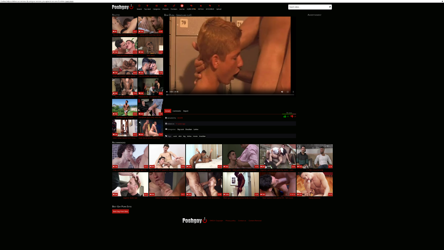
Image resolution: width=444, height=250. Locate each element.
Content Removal (255, 221)
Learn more (69, 1)
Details (167, 111)
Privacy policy (231, 221)
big (184, 136)
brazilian (202, 136)
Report (185, 111)
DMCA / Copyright (216, 221)
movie (195, 136)
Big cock (181, 129)
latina (189, 136)
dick (180, 136)
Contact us (242, 221)
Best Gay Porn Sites (120, 211)
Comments (177, 111)
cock (175, 136)
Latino (196, 129)
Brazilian (189, 129)
